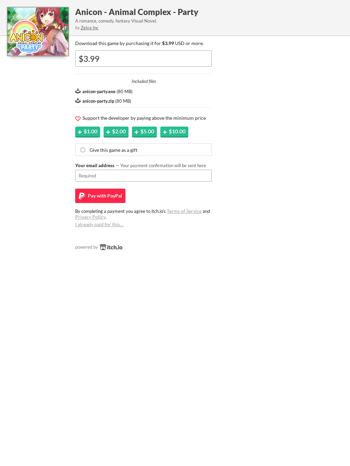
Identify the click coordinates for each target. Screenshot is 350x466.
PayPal (104, 196)
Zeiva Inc (89, 27)
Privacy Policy (90, 217)
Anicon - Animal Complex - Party (136, 12)
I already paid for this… (99, 224)
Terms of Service (184, 211)
